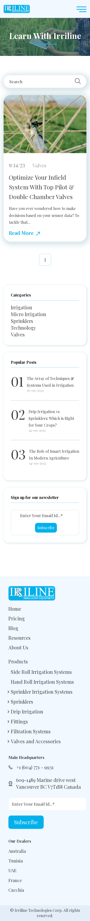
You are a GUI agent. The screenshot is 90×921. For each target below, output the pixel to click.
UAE (12, 870)
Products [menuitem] (18, 661)
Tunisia (15, 861)
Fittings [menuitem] (19, 721)
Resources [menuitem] (19, 637)
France (15, 880)
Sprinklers (22, 321)
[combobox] (41, 81)
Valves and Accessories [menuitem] (36, 741)
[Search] (78, 81)
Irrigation (21, 307)
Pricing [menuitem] (16, 618)
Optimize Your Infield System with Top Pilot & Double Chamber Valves (41, 187)
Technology (23, 327)
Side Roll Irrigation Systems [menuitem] (41, 671)
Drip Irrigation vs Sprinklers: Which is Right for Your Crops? (51, 418)
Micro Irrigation (28, 314)
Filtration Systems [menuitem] (31, 731)
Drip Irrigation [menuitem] (27, 711)
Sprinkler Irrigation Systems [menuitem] (41, 691)
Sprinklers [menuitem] (22, 701)
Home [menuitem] (14, 608)
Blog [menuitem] (13, 628)
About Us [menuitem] (18, 647)
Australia (17, 851)
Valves (18, 334)
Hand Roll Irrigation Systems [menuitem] (42, 681)
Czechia (16, 890)
